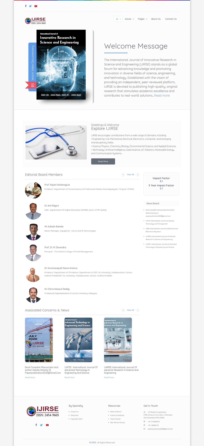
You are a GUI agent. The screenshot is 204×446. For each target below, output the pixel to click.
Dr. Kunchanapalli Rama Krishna (60, 268)
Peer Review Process (117, 422)
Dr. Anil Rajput (51, 205)
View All (130, 174)
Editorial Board (115, 412)
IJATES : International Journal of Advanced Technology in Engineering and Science (81, 370)
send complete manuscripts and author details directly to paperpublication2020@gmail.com (42, 370)
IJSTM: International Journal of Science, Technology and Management (160, 222)
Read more (162, 95)
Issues (128, 19)
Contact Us (171, 19)
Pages (141, 19)
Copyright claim (77, 419)
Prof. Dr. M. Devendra (55, 247)
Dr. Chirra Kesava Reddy (57, 289)
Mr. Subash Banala (53, 226)
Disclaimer (75, 415)
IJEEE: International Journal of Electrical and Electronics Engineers (162, 230)
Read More (103, 161)
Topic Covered (115, 419)
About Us (156, 19)
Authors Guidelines (117, 415)
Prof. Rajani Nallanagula (57, 184)
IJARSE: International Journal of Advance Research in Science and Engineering (121, 370)
